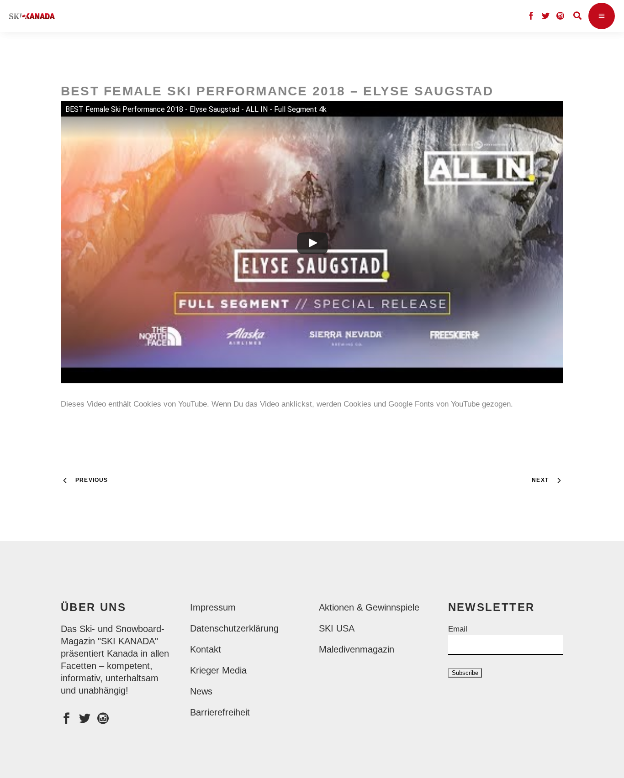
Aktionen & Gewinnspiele (369, 607)
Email (457, 629)
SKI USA (336, 628)
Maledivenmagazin (356, 649)
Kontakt (205, 649)
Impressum (213, 607)
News (201, 691)
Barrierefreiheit (220, 712)
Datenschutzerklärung (234, 628)
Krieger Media (218, 670)
